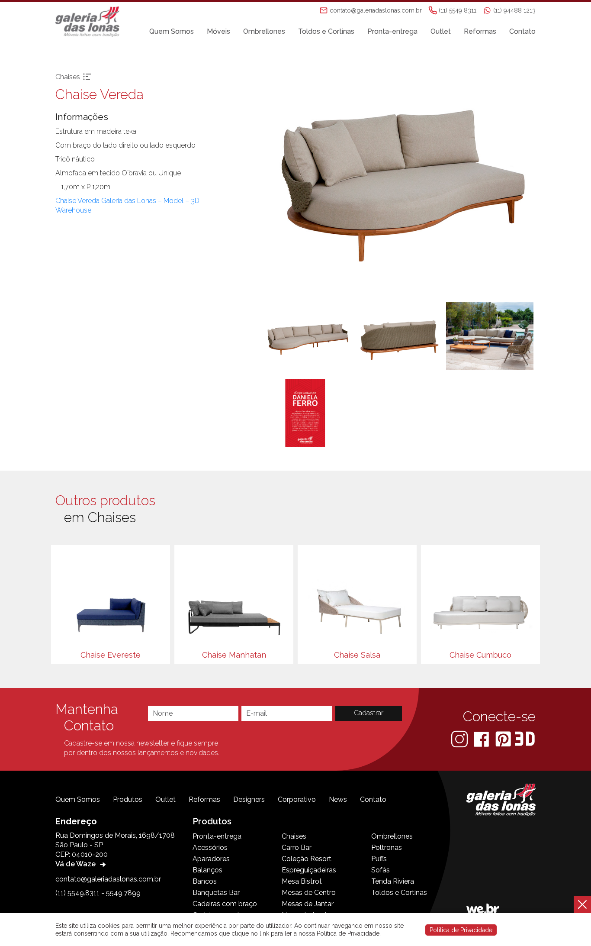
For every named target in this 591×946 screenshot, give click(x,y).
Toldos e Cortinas (326, 31)
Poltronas (386, 847)
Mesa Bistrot (302, 881)
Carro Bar (297, 847)
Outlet (440, 31)
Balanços (207, 870)
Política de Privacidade (461, 930)
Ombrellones (264, 31)
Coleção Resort (306, 859)
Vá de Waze (76, 864)
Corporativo (297, 799)
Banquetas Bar (216, 892)
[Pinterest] (504, 738)
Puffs (379, 859)
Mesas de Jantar (308, 904)
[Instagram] (460, 738)
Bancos (205, 881)
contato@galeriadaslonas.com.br (108, 879)
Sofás (380, 870)
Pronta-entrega (392, 31)
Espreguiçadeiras (309, 870)
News (338, 799)
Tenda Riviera (392, 881)
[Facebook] (482, 738)
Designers (249, 799)
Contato (522, 31)
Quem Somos (171, 31)
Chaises (294, 836)
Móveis (218, 31)
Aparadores (211, 859)
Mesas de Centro (309, 892)
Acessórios (210, 847)
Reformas (480, 31)
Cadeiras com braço (225, 904)
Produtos (127, 799)
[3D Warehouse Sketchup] (525, 738)
